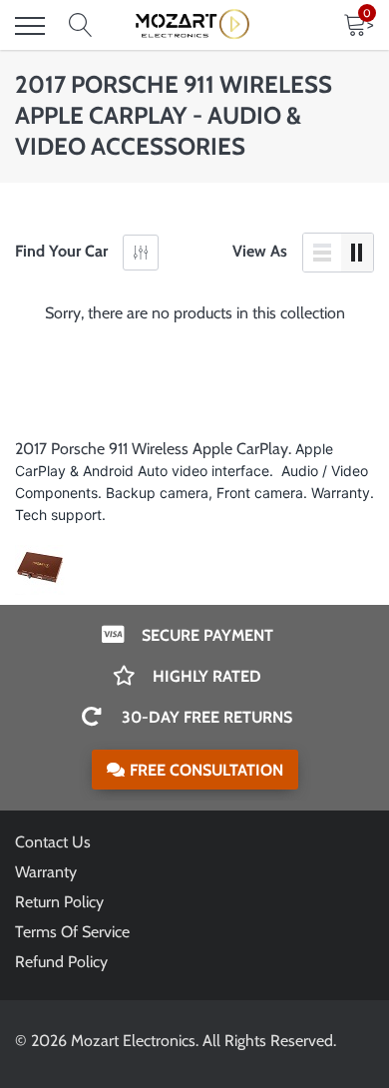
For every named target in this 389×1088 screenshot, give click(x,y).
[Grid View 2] (357, 253)
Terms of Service (72, 931)
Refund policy (61, 961)
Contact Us (53, 841)
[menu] (30, 26)
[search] (81, 26)
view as (259, 251)
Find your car (61, 251)
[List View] (322, 253)
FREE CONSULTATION (206, 770)
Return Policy (59, 901)
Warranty (46, 871)
